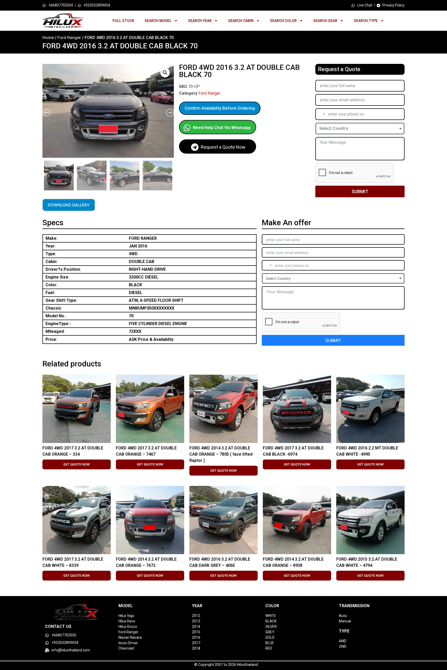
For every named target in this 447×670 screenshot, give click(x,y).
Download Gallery (69, 204)
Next (172, 174)
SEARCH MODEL (158, 21)
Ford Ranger (69, 37)
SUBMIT (360, 191)
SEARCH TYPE (366, 21)
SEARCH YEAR (200, 21)
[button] (165, 72)
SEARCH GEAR (325, 21)
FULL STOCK (123, 21)
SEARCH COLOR (283, 21)
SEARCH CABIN (241, 21)
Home (48, 37)
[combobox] (321, 114)
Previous (43, 174)
